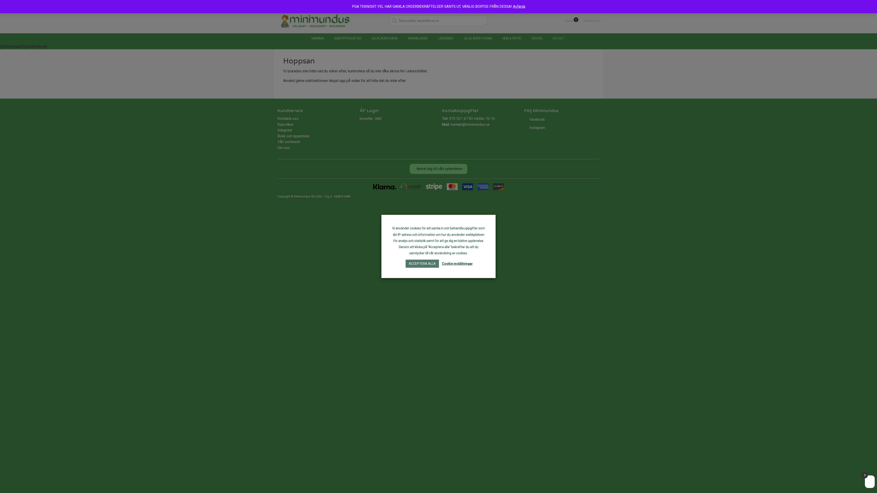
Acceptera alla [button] (422, 264)
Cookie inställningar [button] (457, 264)
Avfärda (519, 6)
